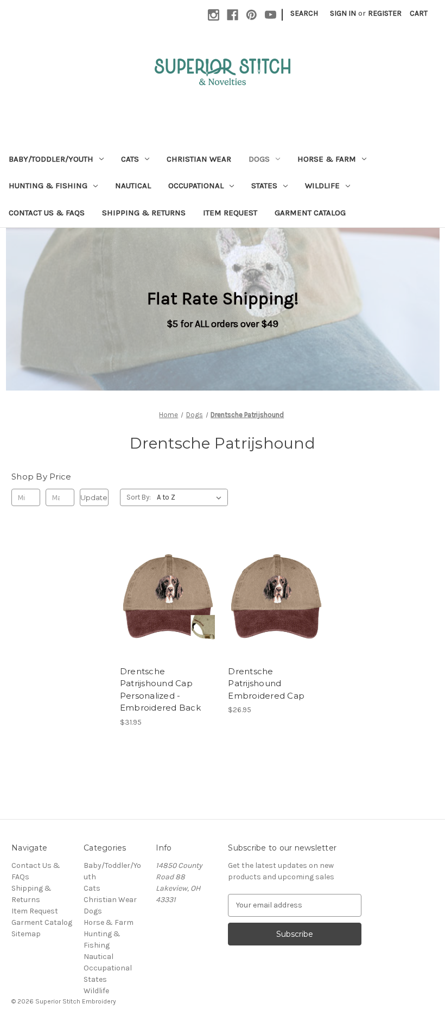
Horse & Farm (326, 159)
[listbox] (191, 497)
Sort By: (138, 497)
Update (93, 497)
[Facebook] (232, 15)
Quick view (159, 586)
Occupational (196, 185)
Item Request (230, 213)
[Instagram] (213, 15)
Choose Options (168, 605)
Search (304, 13)
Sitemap (26, 933)
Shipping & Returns (144, 213)
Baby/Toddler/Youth (51, 159)
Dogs (259, 159)
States (264, 185)
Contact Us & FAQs (47, 213)
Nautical (133, 185)
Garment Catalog (310, 213)
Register (385, 13)
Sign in (343, 13)
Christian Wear (199, 159)
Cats (130, 159)
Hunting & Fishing (48, 185)
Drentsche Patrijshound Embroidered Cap (266, 683)
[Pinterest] (251, 15)
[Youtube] (270, 15)
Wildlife (322, 185)
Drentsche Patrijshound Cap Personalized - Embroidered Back (160, 689)
